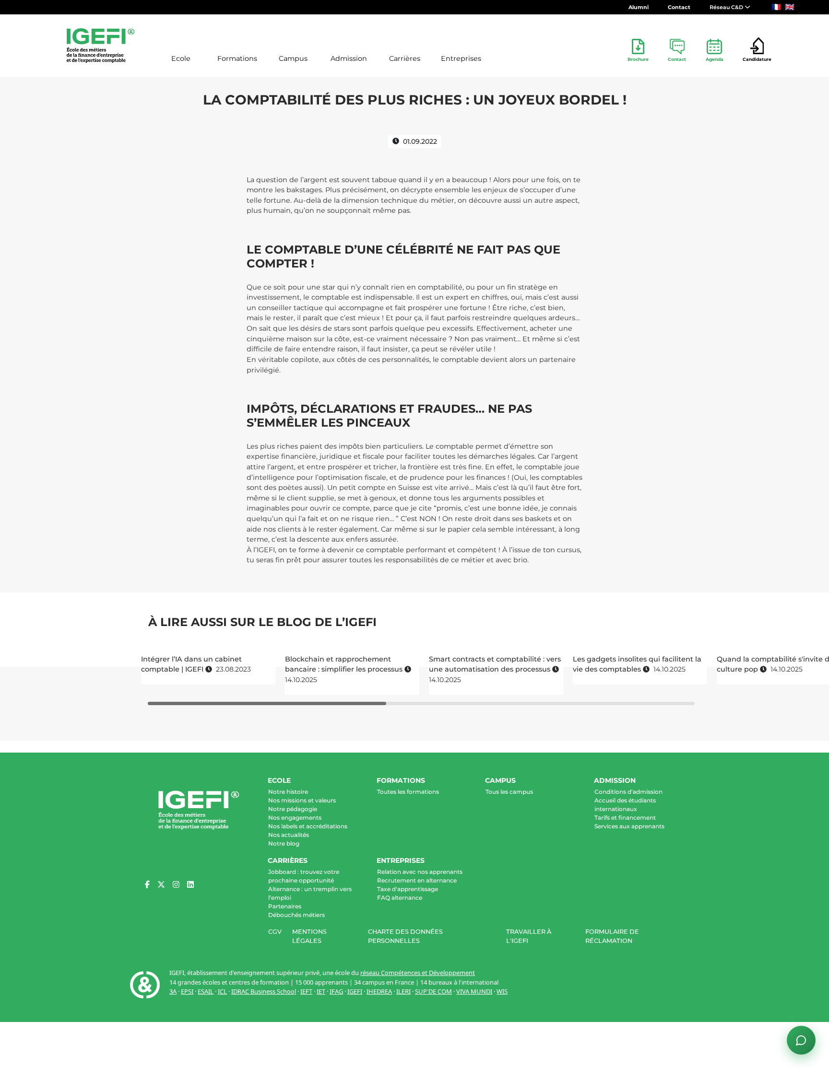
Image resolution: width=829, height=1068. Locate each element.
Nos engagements (294, 817)
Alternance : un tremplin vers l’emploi (310, 893)
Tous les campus (509, 791)
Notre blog (283, 843)
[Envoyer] (801, 1004)
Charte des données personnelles (405, 936)
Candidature (757, 59)
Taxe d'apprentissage (407, 889)
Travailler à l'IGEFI (528, 936)
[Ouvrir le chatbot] (801, 1040)
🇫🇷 (776, 7)
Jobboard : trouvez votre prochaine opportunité (303, 876)
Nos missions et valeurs (302, 800)
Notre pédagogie (292, 809)
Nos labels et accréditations (307, 826)
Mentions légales (309, 936)
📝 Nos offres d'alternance (741, 916)
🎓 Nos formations (668, 916)
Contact (679, 7)
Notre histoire (288, 791)
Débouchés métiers (296, 914)
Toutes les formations (408, 791)
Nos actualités (288, 834)
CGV (275, 931)
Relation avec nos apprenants (419, 871)
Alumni (638, 7)
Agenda (714, 59)
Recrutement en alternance (417, 880)
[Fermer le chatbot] (800, 766)
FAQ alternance (399, 897)
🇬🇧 (789, 7)
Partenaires (284, 906)
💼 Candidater (663, 932)
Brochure (638, 59)
